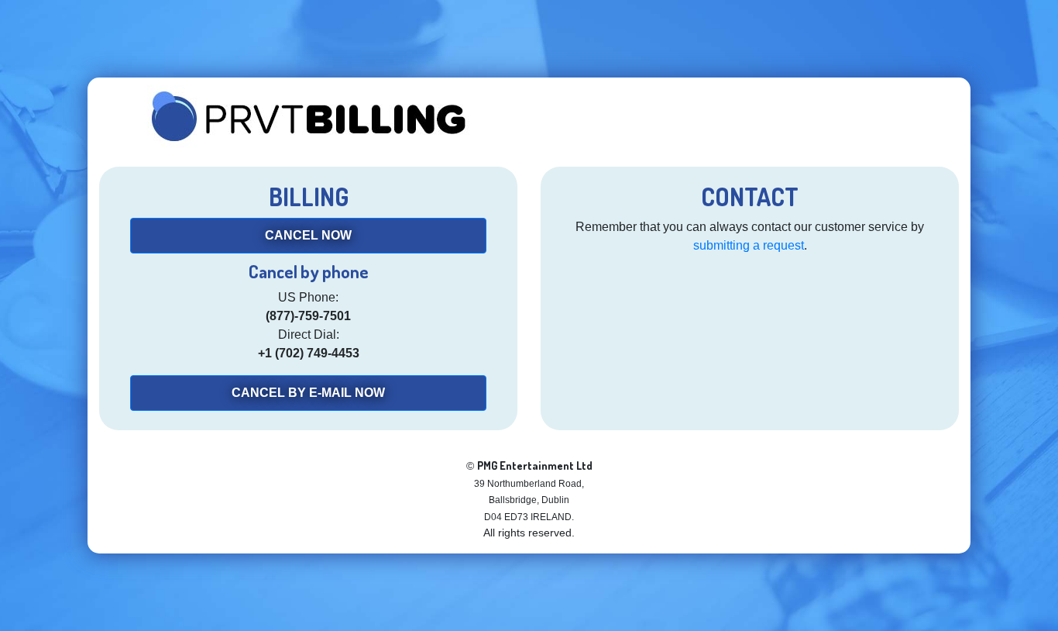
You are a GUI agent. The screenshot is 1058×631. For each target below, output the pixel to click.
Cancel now (308, 235)
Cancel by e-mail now (308, 392)
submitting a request (748, 245)
